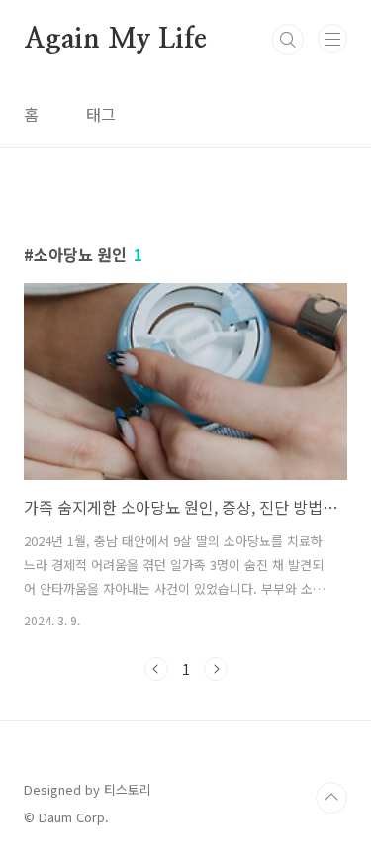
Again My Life (115, 39)
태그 (101, 114)
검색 (288, 39)
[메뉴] (332, 38)
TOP (331, 798)
